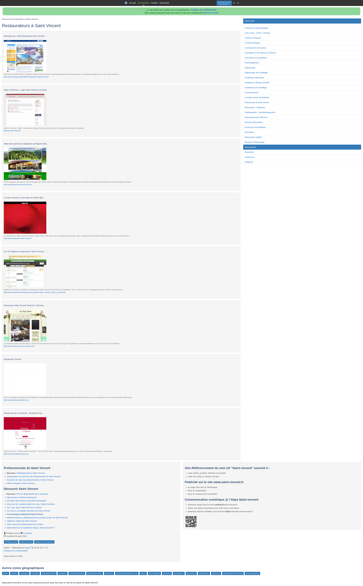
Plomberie (249, 132)
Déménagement (252, 63)
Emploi (154, 3)
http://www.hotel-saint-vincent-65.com (18, 185)
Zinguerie (249, 162)
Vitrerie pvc (250, 157)
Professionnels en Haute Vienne (232, 573)
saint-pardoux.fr (178, 573)
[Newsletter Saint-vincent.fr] (234, 3)
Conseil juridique (252, 43)
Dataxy (28, 548)
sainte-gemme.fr (204, 573)
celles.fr (5, 573)
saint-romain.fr (191, 573)
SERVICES (250, 21)
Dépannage (250, 68)
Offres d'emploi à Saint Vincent (21, 483)
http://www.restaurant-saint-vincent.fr (17, 238)
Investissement (251, 92)
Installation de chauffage (256, 87)
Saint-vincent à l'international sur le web (25, 524)
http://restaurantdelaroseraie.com (16, 454)
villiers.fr (143, 573)
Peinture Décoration (254, 122)
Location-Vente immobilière (257, 97)
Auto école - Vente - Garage (257, 33)
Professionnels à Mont (48, 573)
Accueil (132, 3)
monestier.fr (35, 573)
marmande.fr (24, 573)
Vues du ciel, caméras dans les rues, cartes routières (31, 504)
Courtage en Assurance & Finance (260, 53)
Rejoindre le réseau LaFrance (44, 542)
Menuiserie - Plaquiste (255, 107)
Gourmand (164, 3)
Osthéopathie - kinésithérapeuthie (260, 112)
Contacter (27, 533)
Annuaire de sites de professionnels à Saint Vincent (30, 480)
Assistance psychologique (256, 28)
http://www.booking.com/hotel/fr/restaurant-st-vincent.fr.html (26, 77)
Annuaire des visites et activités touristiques (27, 501)
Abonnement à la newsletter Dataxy (30, 528)
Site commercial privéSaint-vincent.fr (224, 3)
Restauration (250, 147)
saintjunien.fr (216, 573)
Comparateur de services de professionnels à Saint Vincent (33, 476)
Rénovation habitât (253, 137)
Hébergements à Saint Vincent (31, 473)
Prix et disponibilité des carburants (32, 494)
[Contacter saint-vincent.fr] (238, 3)
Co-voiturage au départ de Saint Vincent (25, 514)
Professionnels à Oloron (77, 573)
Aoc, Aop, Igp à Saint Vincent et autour (24, 507)
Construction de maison (255, 48)
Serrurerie (249, 152)
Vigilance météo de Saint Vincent (22, 521)
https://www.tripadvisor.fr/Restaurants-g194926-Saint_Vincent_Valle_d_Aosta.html (35, 292)
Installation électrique (254, 78)
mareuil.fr (14, 573)
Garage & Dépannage (254, 142)
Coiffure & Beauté (253, 38)
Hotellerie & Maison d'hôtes (257, 82)
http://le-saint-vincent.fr (12, 131)
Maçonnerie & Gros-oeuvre (257, 102)
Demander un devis (11, 542)
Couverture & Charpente (256, 58)
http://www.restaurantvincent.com (16, 400)
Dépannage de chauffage (256, 73)
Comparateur (143, 3)
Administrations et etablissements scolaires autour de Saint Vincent (37, 517)
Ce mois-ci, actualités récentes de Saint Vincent (28, 511)
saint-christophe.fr (154, 573)
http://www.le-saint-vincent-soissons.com (19, 346)
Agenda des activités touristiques (22, 497)
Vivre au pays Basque (252, 573)
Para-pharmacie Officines (256, 117)
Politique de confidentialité (203, 10)
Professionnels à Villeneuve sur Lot (126, 573)
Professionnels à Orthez (94, 573)
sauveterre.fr (109, 573)
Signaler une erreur (26, 542)
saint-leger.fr (167, 573)
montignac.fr (62, 573)
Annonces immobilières (255, 127)
